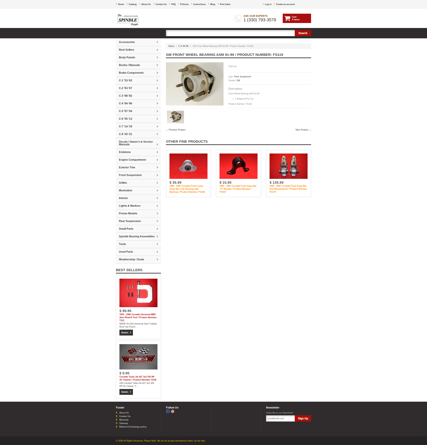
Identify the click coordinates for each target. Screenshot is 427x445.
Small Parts (126, 228)
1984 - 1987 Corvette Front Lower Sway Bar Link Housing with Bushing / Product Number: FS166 (187, 189)
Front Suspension (242, 76)
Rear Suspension (130, 221)
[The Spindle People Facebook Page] (168, 411)
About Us (146, 4)
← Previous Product (175, 129)
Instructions (199, 4)
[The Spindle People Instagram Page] (173, 411)
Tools (122, 244)
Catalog (133, 4)
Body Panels (127, 57)
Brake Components (131, 72)
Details (124, 332)
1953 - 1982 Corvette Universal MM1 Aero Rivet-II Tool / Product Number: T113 (138, 317)
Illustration (125, 190)
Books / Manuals (129, 65)
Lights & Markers (129, 205)
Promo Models (128, 213)
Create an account (285, 4)
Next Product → (303, 129)
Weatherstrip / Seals (131, 259)
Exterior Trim (127, 167)
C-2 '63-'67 (125, 88)
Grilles (123, 182)
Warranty (123, 419)
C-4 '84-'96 (183, 46)
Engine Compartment (132, 159)
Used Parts (126, 251)
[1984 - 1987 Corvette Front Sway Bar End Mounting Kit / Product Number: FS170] (289, 166)
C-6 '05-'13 (125, 118)
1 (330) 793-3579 (260, 19)
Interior (123, 198)
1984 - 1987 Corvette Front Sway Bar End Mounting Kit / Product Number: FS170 (288, 189)
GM (238, 80)
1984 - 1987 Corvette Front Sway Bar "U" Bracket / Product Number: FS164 (238, 189)
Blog (212, 4)
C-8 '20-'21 (125, 134)
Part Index (225, 4)
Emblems (125, 152)
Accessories (127, 42)
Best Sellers (126, 49)
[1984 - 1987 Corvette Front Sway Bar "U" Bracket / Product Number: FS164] (239, 166)
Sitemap (123, 423)
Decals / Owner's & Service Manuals (136, 143)
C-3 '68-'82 (125, 95)
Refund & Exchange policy (133, 427)
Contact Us (161, 4)
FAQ (173, 4)
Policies (184, 4)
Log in (268, 4)
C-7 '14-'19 (125, 126)
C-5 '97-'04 (125, 111)
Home (121, 4)
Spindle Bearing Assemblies (137, 236)
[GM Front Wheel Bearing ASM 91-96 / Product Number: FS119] (195, 84)
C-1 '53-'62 (125, 80)
